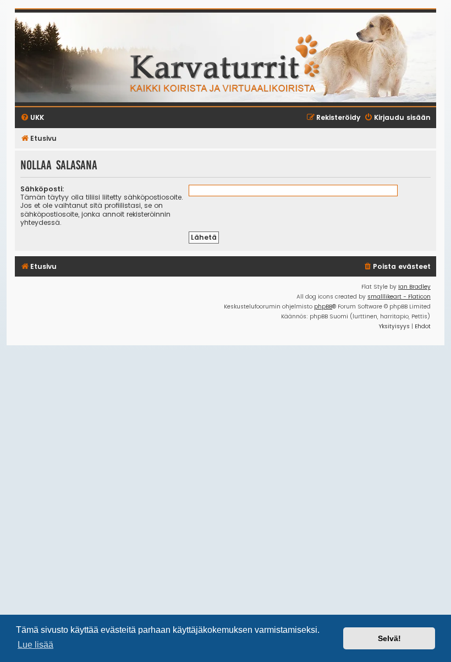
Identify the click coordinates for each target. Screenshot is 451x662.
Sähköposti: (42, 189)
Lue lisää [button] (35, 644)
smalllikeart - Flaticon (399, 297)
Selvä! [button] (389, 638)
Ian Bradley (414, 287)
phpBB (323, 306)
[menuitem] (397, 267)
